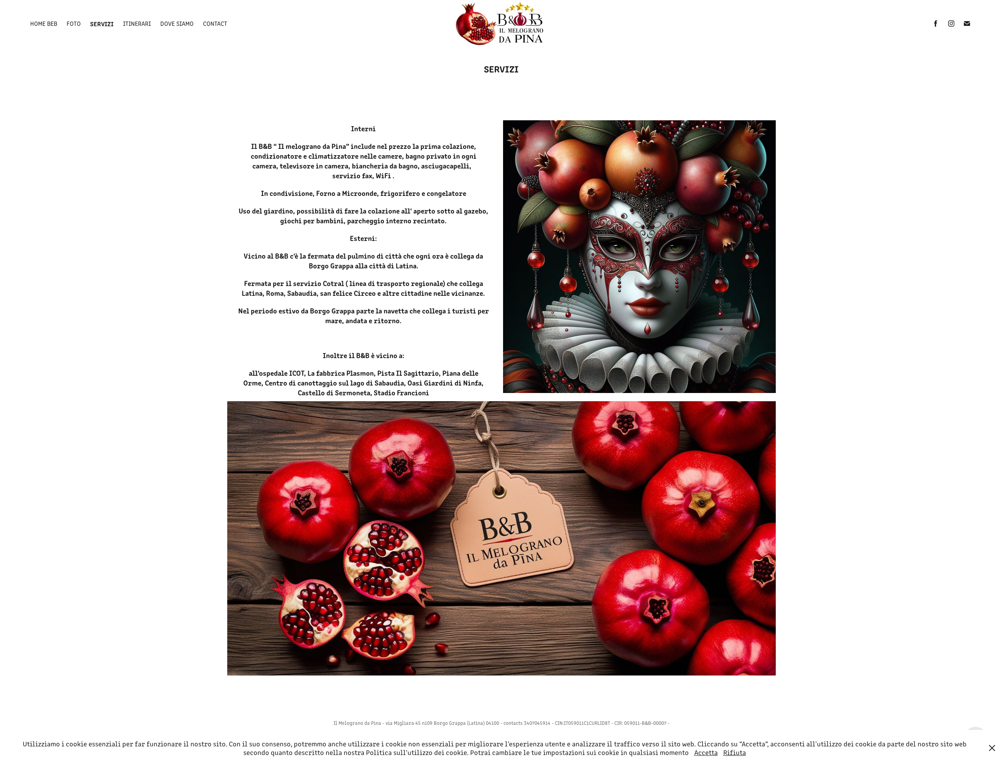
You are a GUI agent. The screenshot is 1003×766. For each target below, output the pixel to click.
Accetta (706, 752)
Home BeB (43, 23)
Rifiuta (734, 752)
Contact (215, 23)
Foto (74, 23)
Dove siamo (177, 23)
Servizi (102, 23)
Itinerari (137, 23)
